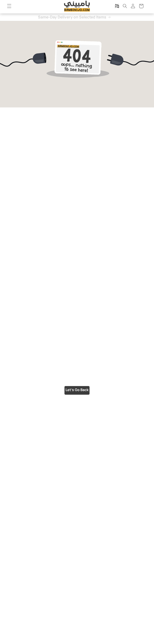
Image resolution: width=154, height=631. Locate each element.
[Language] (117, 6)
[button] (9, 6)
